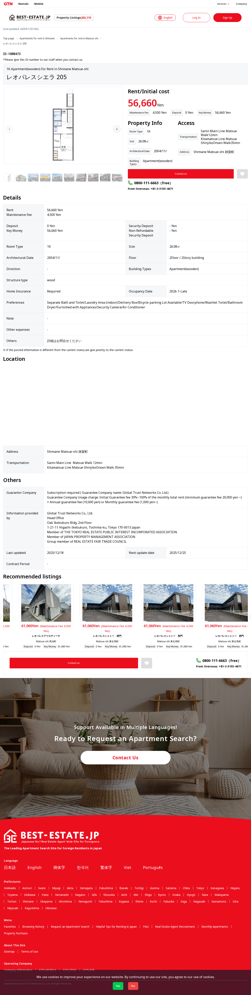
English (34, 867)
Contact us (181, 173)
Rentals (23, 3)
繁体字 (106, 867)
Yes (118, 986)
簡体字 (59, 867)
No (133, 986)
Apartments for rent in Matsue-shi (79, 38)
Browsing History (33, 926)
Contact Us (126, 757)
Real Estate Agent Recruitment (175, 926)
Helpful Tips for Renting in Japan (116, 926)
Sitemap (9, 951)
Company (241, 3)
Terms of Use (29, 951)
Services (221, 3)
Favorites (10, 926)
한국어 (83, 867)
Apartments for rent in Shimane (37, 38)
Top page (8, 38)
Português (153, 867)
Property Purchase (16, 933)
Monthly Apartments (214, 926)
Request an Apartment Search (70, 926)
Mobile (38, 3)
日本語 (10, 867)
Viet (127, 867)
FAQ (146, 926)
